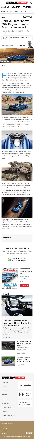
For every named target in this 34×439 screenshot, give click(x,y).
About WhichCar (8, 415)
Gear (25, 11)
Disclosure (4, 428)
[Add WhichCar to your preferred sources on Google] (17, 259)
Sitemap (4, 431)
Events (4, 395)
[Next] (32, 11)
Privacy (4, 426)
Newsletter (6, 407)
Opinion (5, 399)
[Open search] (31, 3)
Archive (5, 411)
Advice (4, 391)
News (3, 11)
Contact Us (5, 433)
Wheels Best (18, 11)
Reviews (9, 11)
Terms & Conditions (7, 423)
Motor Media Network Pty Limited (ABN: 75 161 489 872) (18, 436)
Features (5, 403)
